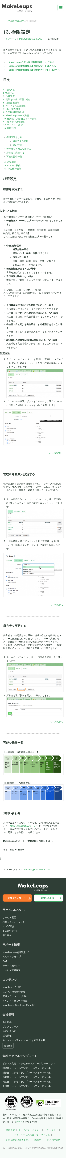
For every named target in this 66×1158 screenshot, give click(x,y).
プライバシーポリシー (29, 1129)
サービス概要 (9, 917)
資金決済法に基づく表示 (17, 1139)
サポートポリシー (12, 965)
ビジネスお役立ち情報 (14, 991)
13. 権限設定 (9, 128)
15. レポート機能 (12, 165)
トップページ (10, 38)
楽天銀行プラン (10, 930)
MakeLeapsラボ (11, 987)
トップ (7, 20)
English (8, 1045)
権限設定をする (14, 137)
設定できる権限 (21, 141)
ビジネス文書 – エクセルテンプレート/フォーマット (29, 1063)
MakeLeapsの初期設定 (14, 952)
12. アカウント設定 (13, 125)
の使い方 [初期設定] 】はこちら (37, 62)
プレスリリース (10, 1026)
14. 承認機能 (9, 162)
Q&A (5, 961)
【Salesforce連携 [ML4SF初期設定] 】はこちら (31, 65)
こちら (19, 1121)
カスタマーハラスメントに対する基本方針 (24, 1040)
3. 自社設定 (9, 96)
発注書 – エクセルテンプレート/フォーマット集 (27, 1081)
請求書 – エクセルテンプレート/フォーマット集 (27, 1068)
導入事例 (7, 935)
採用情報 (7, 1035)
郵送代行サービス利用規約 (47, 1139)
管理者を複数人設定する (18, 148)
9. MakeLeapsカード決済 (16, 115)
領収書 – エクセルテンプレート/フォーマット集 (27, 1077)
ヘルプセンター (10, 956)
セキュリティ (51, 1129)
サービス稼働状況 (12, 970)
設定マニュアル (18, 20)
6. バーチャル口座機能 (14, 105)
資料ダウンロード (16, 897)
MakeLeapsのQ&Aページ (22, 825)
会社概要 (7, 1022)
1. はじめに (9, 89)
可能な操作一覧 (14, 156)
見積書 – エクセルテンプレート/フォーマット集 (27, 1086)
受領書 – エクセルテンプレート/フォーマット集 (27, 1072)
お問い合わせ (47, 897)
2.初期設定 (8, 92)
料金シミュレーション (14, 921)
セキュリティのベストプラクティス (32, 1134)
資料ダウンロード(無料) (15, 996)
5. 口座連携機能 (11, 102)
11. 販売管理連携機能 (14, 121)
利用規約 (10, 1129)
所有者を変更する (15, 152)
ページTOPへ (56, 453)
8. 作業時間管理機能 (13, 112)
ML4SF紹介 (8, 926)
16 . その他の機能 (12, 168)
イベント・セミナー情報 (15, 1000)
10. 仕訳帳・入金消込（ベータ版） (20, 118)
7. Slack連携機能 (11, 109)
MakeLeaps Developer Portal (17, 1005)
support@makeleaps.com (37, 869)
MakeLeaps (15, 62)
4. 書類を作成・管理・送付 (16, 99)
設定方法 (17, 144)
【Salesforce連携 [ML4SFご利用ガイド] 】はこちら (33, 69)
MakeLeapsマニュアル (30, 38)
